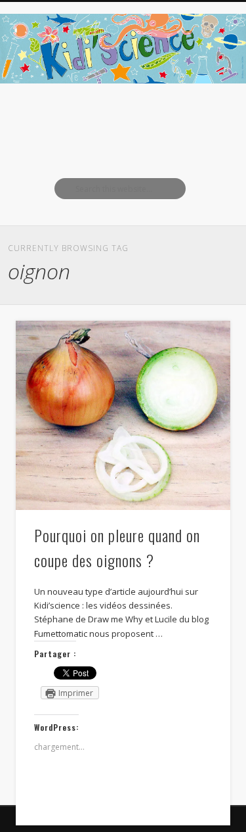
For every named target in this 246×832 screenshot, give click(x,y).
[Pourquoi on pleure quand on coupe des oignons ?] (123, 415)
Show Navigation (199, 117)
